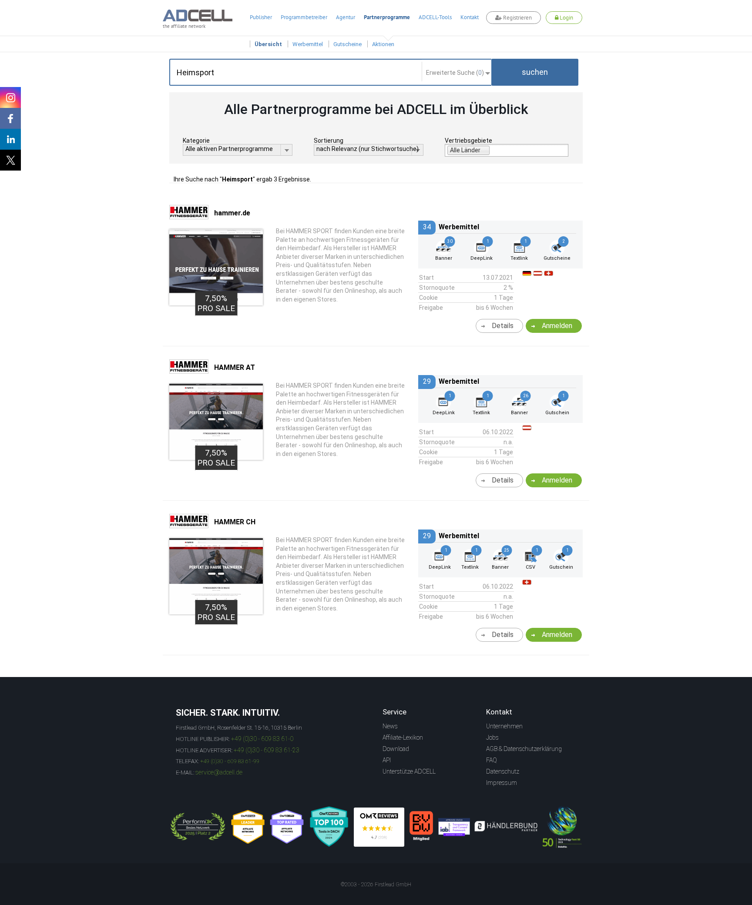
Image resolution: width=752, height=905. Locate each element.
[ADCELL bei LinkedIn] (10, 139)
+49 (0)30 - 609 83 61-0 (262, 738)
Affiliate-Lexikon (403, 737)
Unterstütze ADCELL (409, 771)
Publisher (261, 17)
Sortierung (328, 140)
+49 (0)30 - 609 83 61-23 (266, 750)
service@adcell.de (218, 772)
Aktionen (383, 44)
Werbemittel (307, 44)
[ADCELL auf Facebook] (10, 118)
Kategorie (196, 140)
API (387, 760)
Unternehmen (504, 726)
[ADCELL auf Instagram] (10, 97)
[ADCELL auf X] (10, 160)
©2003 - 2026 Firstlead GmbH (376, 885)
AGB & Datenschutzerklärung (524, 748)
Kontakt (469, 17)
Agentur (345, 17)
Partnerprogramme (387, 17)
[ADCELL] (379, 827)
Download (396, 748)
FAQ (491, 760)
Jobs (492, 737)
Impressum (501, 782)
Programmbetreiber (304, 17)
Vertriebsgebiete (468, 140)
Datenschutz (502, 771)
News (390, 726)
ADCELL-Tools (435, 17)
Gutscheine (347, 44)
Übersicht (268, 44)
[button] (534, 72)
